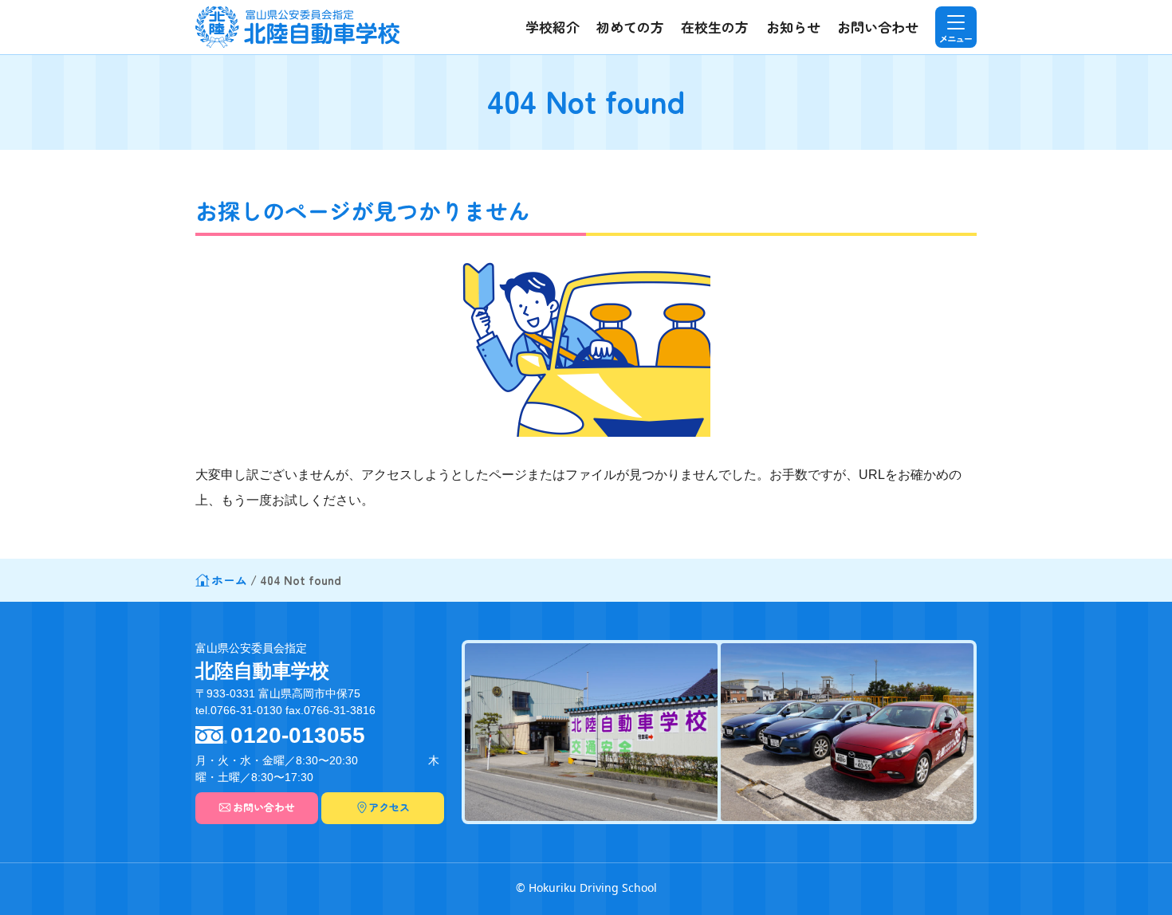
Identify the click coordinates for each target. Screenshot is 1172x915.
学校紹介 (552, 27)
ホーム (229, 579)
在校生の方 (715, 27)
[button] (956, 27)
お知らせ (793, 27)
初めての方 (630, 27)
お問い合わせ (877, 27)
